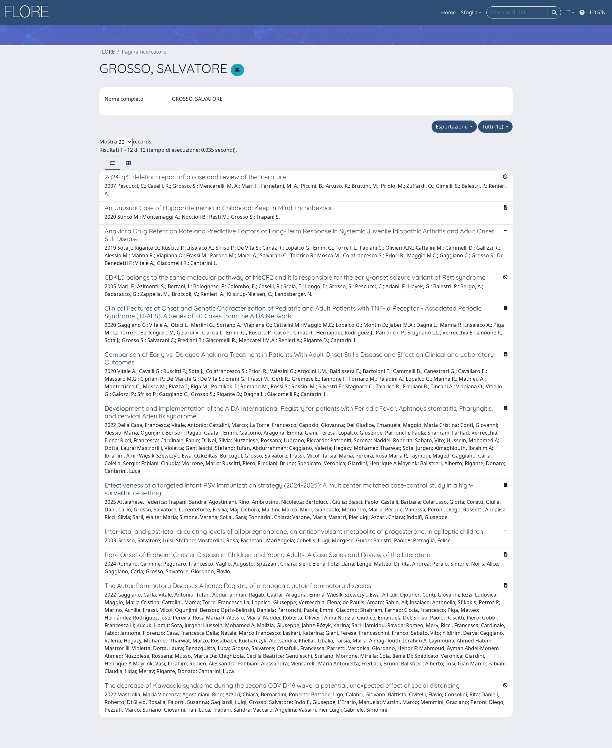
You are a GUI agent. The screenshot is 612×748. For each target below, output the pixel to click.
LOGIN (598, 12)
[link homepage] (29, 12)
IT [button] (568, 12)
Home (448, 12)
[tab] (112, 163)
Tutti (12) (493, 126)
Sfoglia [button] (469, 12)
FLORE (107, 51)
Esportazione (452, 126)
